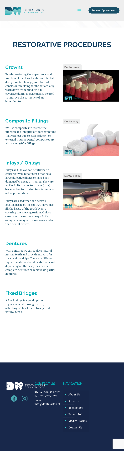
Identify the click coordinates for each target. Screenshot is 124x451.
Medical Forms (77, 421)
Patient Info (75, 414)
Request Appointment (104, 10)
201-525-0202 (52, 392)
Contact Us (75, 427)
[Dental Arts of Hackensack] (24, 10)
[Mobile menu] (79, 10)
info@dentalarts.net (47, 404)
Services (73, 401)
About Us (74, 394)
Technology (75, 407)
